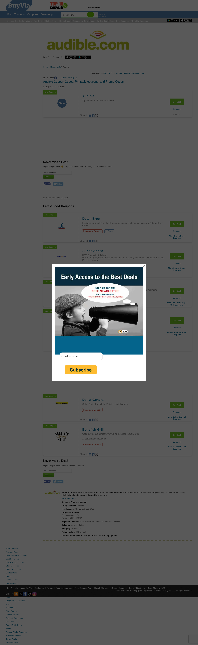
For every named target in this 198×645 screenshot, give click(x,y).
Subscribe (81, 369)
